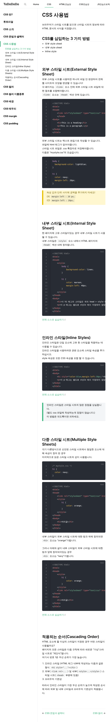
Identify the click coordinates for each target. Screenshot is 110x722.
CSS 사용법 (9, 43)
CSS (49, 4)
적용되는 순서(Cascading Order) (17, 78)
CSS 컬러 (8, 86)
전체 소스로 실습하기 (53, 319)
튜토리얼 (8, 21)
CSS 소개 (8, 29)
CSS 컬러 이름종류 (13, 94)
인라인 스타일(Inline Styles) (17, 66)
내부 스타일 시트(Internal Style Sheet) (19, 61)
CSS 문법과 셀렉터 (13, 36)
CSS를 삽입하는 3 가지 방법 (18, 48)
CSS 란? (8, 14)
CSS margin (10, 116)
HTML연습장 (65, 4)
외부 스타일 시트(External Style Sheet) (19, 54)
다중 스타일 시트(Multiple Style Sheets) (19, 71)
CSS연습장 (84, 4)
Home (36, 4)
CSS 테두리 (9, 108)
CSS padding (10, 123)
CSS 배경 (8, 101)
